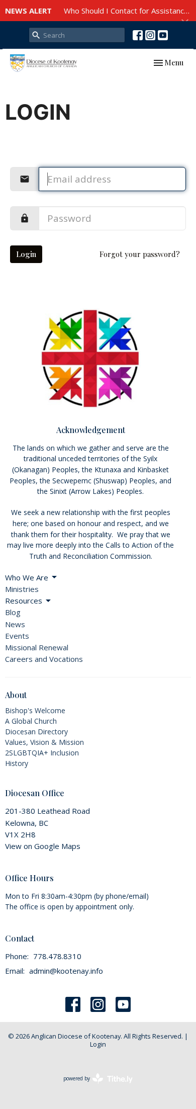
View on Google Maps (42, 846)
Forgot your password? (140, 254)
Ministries (22, 589)
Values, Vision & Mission (44, 742)
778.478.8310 (57, 956)
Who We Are (26, 577)
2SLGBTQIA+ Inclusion (42, 752)
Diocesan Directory (36, 731)
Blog (13, 612)
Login (26, 254)
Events (17, 636)
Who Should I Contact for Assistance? (128, 11)
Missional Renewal (36, 647)
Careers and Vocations (44, 659)
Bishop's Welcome (35, 710)
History (16, 763)
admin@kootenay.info (66, 971)
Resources (23, 600)
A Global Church (31, 721)
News (15, 624)
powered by (92, 1087)
